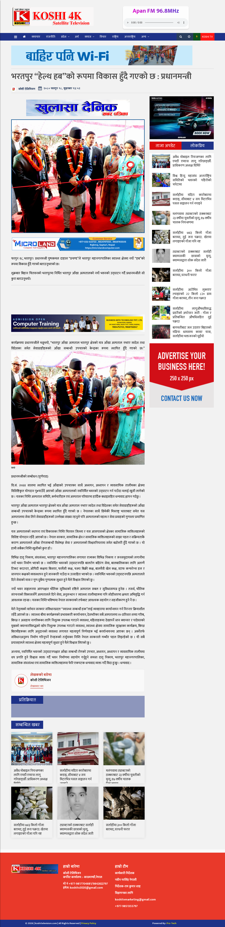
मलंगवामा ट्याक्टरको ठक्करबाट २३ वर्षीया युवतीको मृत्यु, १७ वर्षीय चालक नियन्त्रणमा (123, 777)
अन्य (143, 36)
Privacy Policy (88, 923)
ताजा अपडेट (165, 145)
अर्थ (77, 36)
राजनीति (50, 36)
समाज (88, 36)
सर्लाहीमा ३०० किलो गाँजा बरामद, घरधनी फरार (121, 827)
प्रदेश (63, 36)
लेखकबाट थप (36, 686)
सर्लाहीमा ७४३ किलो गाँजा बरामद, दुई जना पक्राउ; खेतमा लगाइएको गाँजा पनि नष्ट (31, 829)
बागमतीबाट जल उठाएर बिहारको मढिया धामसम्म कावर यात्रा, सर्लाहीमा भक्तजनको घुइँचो (192, 332)
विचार (103, 36)
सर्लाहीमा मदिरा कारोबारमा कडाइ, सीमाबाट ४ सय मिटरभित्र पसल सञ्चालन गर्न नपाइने (76, 777)
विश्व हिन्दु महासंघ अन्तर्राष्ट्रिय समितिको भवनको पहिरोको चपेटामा (192, 180)
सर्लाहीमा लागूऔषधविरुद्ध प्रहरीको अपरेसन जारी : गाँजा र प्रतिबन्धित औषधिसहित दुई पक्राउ (192, 315)
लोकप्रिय (197, 145)
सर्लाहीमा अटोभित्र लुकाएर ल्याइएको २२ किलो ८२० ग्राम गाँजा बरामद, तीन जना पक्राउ (192, 294)
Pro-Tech (171, 923)
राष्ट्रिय (115, 36)
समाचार (36, 36)
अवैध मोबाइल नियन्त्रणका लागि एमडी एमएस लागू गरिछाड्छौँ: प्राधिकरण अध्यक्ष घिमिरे (31, 777)
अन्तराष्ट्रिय (129, 36)
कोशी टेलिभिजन (26, 89)
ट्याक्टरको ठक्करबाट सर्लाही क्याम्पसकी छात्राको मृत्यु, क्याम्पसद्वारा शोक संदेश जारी (77, 829)
